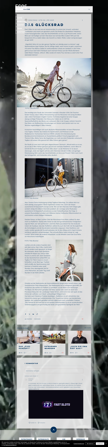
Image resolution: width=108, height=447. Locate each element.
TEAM (19, 28)
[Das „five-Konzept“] (28, 337)
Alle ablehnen (90, 443)
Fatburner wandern (51, 347)
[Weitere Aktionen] (82, 20)
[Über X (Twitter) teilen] (29, 314)
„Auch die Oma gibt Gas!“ (78, 347)
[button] (89, 9)
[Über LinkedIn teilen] (33, 314)
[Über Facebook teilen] (25, 314)
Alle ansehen (88, 327)
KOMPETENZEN (24, 25)
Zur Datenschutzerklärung (9, 445)
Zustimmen (100, 443)
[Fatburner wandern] (54, 337)
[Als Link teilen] (37, 314)
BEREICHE (21, 21)
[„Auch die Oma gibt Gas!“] (79, 337)
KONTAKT (21, 32)
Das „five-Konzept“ (25, 347)
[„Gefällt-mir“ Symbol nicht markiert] (30, 423)
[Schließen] (106, 443)
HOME (19, 18)
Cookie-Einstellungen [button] (79, 443)
